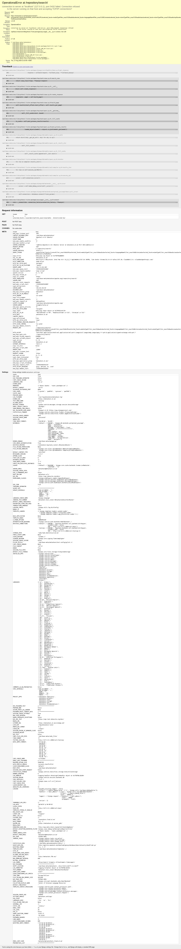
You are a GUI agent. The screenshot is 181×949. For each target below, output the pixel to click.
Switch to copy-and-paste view (23, 67)
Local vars (10, 75)
